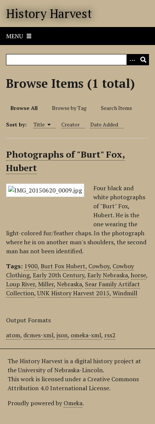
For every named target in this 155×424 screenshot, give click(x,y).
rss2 (109, 335)
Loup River (20, 284)
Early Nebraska (107, 275)
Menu (14, 36)
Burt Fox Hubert (63, 266)
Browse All (24, 107)
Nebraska (69, 284)
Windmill (124, 293)
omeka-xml (86, 335)
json (62, 335)
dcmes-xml (38, 335)
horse (138, 275)
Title (39, 124)
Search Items (116, 107)
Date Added (104, 124)
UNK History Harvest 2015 (73, 293)
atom (13, 335)
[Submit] (143, 59)
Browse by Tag (69, 107)
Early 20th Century (58, 275)
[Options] (132, 59)
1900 (31, 266)
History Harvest (49, 13)
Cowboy (98, 266)
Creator (70, 124)
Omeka (73, 403)
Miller (46, 284)
